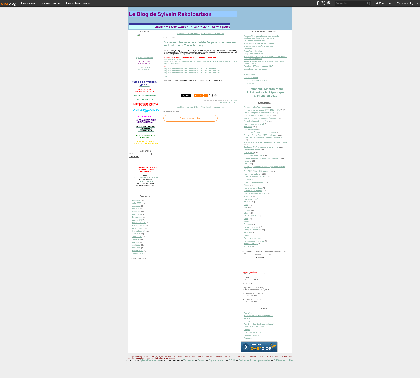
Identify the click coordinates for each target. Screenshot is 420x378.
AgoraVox (248, 313)
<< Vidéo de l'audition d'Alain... (188, 34)
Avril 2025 (136, 245)
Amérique (247, 202)
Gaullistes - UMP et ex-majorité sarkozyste (261, 147)
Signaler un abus (217, 360)
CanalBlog (248, 321)
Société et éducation (252, 150)
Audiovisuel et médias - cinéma (256, 121)
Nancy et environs (251, 227)
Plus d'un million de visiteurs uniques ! (259, 324)
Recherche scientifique (253, 188)
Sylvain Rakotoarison (144, 58)
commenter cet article (227, 102)
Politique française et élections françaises (260, 113)
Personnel (248, 224)
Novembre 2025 (139, 225)
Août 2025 (136, 234)
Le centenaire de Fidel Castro (255, 69)
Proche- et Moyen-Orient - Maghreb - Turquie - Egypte (265, 142)
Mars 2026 (136, 214)
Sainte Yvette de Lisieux (253, 51)
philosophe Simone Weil (147, 177)
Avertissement (249, 75)
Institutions (233, 100)
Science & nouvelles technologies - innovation (262, 158)
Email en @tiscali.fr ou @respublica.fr (258, 316)
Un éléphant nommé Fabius (255, 41)
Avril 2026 (136, 211)
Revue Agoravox (250, 216)
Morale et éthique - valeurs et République (260, 118)
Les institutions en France (254, 327)
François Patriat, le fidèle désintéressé (259, 43)
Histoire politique (250, 129)
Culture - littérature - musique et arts (258, 115)
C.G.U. (232, 360)
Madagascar (249, 153)
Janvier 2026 (137, 220)
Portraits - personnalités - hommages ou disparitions (264, 167)
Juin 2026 (136, 206)
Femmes (247, 232)
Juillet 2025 (137, 237)
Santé (246, 164)
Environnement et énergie (254, 182)
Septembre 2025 (139, 231)
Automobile (248, 196)
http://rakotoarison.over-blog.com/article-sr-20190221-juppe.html (190, 69)
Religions (247, 161)
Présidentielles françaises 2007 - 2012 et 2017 (262, 110)
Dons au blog (249, 83)
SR (165, 76)
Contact (201, 360)
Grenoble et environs (252, 238)
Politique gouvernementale (254, 124)
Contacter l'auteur (251, 78)
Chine (246, 205)
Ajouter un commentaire (190, 118)
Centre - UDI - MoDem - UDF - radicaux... (260, 135)
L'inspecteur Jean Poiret (253, 54)
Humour (247, 210)
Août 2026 (136, 200)
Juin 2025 (136, 239)
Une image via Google (252, 332)
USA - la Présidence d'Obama (255, 193)
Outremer (248, 235)
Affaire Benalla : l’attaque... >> (212, 34)
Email (243, 254)
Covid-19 (247, 179)
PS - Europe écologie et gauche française (260, 132)
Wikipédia (247, 338)
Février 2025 (137, 251)
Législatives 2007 (251, 199)
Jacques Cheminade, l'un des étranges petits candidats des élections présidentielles (262, 37)
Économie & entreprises (253, 155)
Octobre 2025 (138, 228)
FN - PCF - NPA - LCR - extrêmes (257, 171)
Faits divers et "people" (253, 191)
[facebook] (318, 3)
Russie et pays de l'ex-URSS (255, 177)
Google (247, 330)
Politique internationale (252, 174)
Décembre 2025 (139, 223)
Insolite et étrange (251, 244)
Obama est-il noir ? (251, 335)
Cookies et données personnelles (254, 360)
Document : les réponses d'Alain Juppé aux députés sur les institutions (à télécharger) (199, 44)
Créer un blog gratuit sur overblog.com (259, 346)
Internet (247, 213)
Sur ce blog (248, 246)
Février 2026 (137, 217)
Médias (247, 221)
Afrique (246, 185)
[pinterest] (328, 3)
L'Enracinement (146, 181)
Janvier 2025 (137, 253)
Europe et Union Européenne (255, 107)
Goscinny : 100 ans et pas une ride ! (258, 66)
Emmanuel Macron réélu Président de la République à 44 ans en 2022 (265, 92)
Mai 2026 (136, 209)
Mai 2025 (136, 242)
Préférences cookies (283, 360)
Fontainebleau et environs (254, 241)
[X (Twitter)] (323, 3)
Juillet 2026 (137, 203)
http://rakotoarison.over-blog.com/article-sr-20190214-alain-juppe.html (192, 71)
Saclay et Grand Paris (252, 230)
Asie (245, 207)
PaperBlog (248, 318)
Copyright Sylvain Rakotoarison (256, 80)
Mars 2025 (136, 248)
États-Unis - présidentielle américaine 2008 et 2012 (264, 138)
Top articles (188, 360)
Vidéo (246, 219)
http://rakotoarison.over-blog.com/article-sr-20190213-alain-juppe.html (192, 73)
